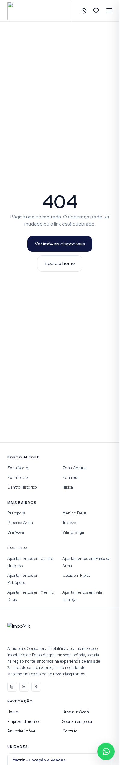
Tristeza (69, 522)
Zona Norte (17, 467)
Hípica (67, 487)
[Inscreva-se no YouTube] (24, 687)
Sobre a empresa (77, 721)
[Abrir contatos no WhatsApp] (106, 751)
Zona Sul (70, 477)
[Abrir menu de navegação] (109, 10)
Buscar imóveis (75, 711)
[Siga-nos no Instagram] (12, 687)
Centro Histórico (22, 487)
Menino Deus (74, 513)
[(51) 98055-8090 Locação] (84, 10)
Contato (70, 731)
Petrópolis (16, 513)
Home (12, 711)
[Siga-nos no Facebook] (36, 687)
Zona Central (74, 467)
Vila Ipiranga (73, 532)
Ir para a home (60, 263)
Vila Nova (15, 532)
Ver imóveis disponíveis (60, 244)
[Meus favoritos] (96, 10)
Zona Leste (17, 477)
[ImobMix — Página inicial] (38, 11)
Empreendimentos (23, 721)
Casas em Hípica (76, 575)
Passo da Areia (20, 522)
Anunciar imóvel (21, 731)
